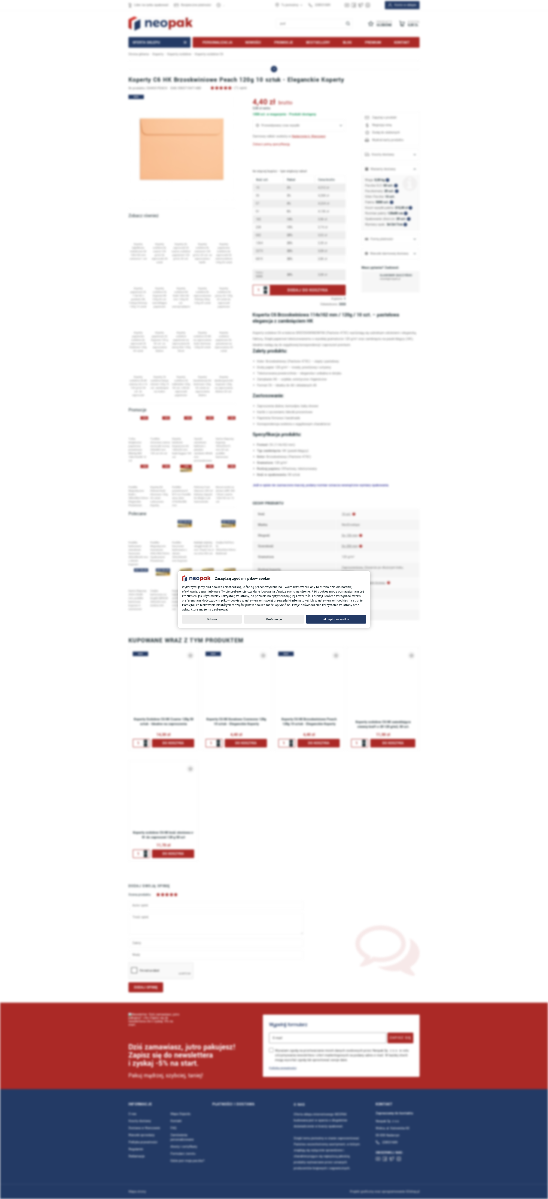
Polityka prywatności (282, 1068)
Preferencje (274, 619)
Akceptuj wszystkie (336, 619)
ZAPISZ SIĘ (400, 1037)
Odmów (212, 619)
